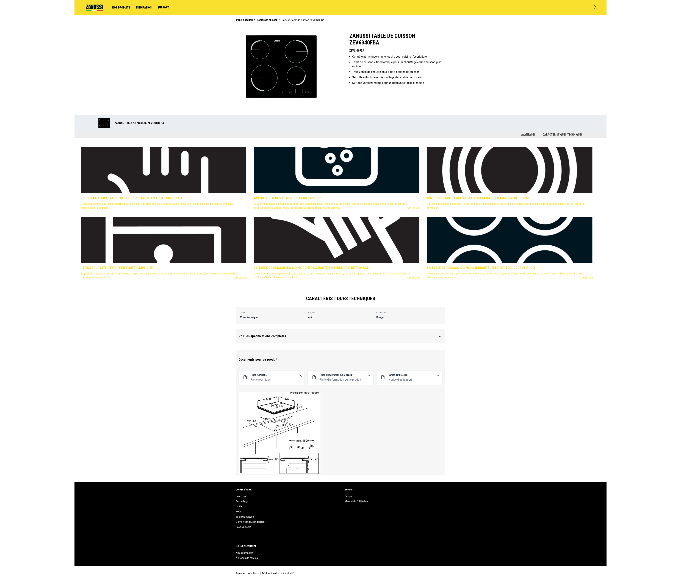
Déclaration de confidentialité (278, 573)
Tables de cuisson (267, 20)
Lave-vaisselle (243, 527)
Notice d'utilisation (400, 379)
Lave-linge (241, 496)
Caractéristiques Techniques (563, 134)
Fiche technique (260, 379)
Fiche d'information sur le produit (340, 379)
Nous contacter (244, 552)
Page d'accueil (244, 20)
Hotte (239, 506)
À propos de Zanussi (247, 558)
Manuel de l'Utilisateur (357, 501)
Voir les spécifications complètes (262, 336)
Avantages (528, 134)
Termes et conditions (247, 573)
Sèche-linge (242, 501)
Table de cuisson (245, 516)
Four (238, 511)
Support (349, 496)
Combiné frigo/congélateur (250, 521)
